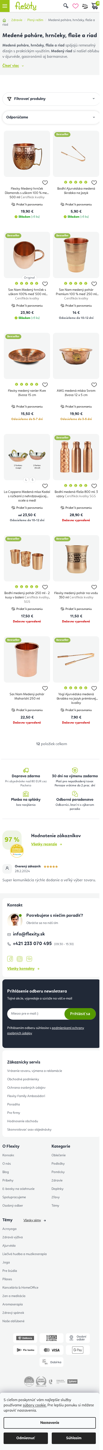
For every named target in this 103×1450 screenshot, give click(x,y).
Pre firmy (13, 1113)
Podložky (58, 1163)
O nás (6, 1163)
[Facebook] (10, 959)
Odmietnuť (25, 1438)
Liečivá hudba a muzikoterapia (24, 1254)
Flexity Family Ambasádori (26, 1096)
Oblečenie (59, 1155)
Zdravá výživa (12, 1237)
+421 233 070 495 (33, 943)
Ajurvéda (9, 1245)
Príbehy (7, 1180)
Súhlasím (73, 1438)
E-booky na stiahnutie (18, 1189)
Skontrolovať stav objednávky (29, 1129)
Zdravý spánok (13, 1313)
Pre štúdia (9, 1271)
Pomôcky (58, 1172)
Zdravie (57, 1180)
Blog (5, 1172)
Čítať (10, 66)
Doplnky (57, 1189)
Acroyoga (9, 1229)
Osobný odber (12, 1205)
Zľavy (56, 1197)
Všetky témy (32, 1220)
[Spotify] (29, 959)
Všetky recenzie (44, 844)
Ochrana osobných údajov (26, 1087)
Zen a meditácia (13, 1296)
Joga (6, 1262)
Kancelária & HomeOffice (20, 1287)
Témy (55, 1205)
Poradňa (13, 1104)
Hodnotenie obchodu (22, 1121)
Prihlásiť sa (80, 1013)
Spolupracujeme (14, 1197)
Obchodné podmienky (23, 1079)
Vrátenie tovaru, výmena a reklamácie (34, 1071)
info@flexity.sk (29, 934)
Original (29, 277)
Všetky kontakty (20, 969)
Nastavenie (49, 1423)
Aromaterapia (12, 1304)
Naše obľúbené (13, 1321)
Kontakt (8, 1155)
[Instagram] (20, 959)
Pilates (7, 1279)
